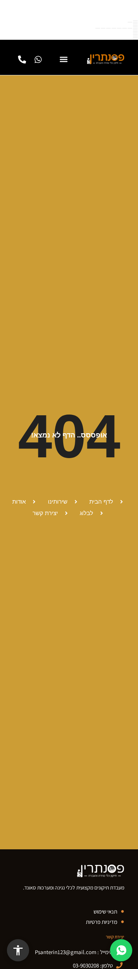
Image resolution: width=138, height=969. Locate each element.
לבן (130, 28)
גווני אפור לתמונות (135, 34)
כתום (108, 28)
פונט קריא (135, 25)
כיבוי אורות (135, 37)
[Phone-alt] (22, 59)
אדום (114, 28)
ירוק (124, 28)
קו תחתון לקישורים (135, 30)
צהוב (103, 28)
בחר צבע (135, 27)
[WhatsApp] (121, 950)
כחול (119, 28)
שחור (135, 28)
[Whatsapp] (38, 59)
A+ (130, 22)
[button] (63, 59)
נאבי (97, 28)
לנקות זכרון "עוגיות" (135, 33)
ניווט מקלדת (135, 23)
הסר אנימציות (135, 36)
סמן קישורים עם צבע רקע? (135, 31)
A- (135, 22)
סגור (135, 20)
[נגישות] (18, 950)
